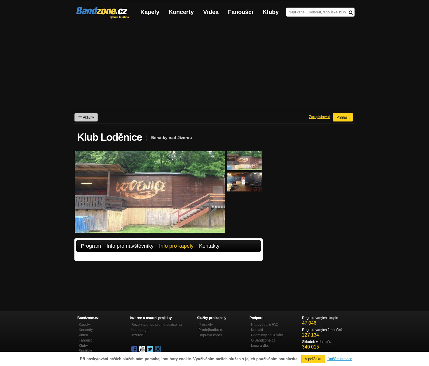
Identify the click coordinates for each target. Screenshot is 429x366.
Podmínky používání (267, 335)
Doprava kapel (210, 335)
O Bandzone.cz (263, 340)
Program (91, 246)
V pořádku (313, 359)
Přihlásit (342, 117)
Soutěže (85, 351)
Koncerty (181, 12)
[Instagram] (158, 349)
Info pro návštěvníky (130, 246)
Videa (211, 12)
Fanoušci (240, 12)
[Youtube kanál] (142, 349)
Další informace (339, 359)
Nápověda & (264, 325)
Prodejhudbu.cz (211, 330)
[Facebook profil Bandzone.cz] (134, 349)
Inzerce (137, 335)
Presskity (205, 325)
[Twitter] (150, 349)
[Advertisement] (214, 67)
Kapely (149, 12)
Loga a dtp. (260, 346)
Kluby (271, 12)
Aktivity (88, 117)
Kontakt (257, 330)
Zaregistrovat (319, 117)
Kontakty (209, 246)
